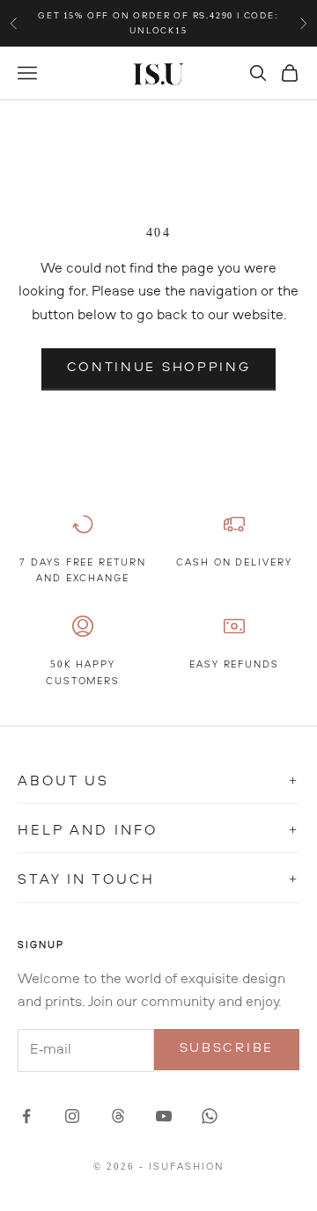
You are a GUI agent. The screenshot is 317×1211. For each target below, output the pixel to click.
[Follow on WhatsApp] (209, 1116)
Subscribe (227, 1048)
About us (158, 782)
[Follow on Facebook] (26, 1116)
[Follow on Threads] (118, 1116)
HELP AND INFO (158, 831)
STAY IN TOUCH (158, 880)
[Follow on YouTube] (164, 1116)
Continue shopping (159, 368)
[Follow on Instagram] (72, 1116)
